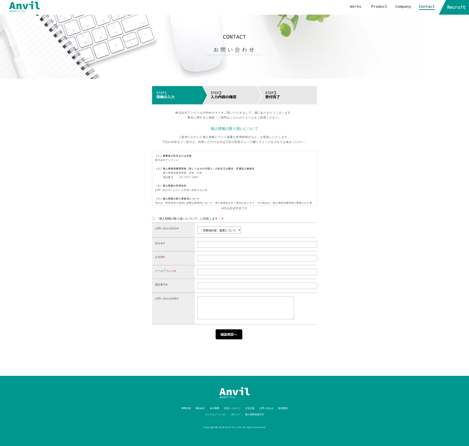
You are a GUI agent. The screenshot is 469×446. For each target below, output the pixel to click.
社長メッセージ (232, 408)
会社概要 (214, 408)
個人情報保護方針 (254, 414)
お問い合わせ (266, 408)
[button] (307, 350)
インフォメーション (215, 414)
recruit (454, 7)
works (355, 7)
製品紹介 (200, 408)
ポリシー (236, 414)
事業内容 (186, 408)
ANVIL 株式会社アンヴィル (24, 6)
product (379, 7)
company (403, 7)
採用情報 (283, 408)
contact (427, 7)
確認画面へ (229, 334)
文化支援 (250, 408)
